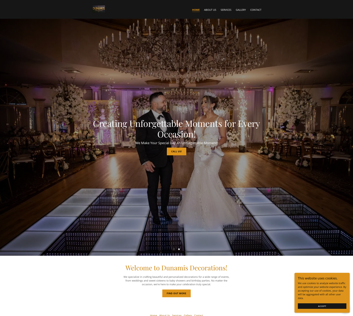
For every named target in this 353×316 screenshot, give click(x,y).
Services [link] (226, 9)
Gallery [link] (241, 9)
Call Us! (176, 151)
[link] (99, 9)
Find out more (176, 293)
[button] (174, 249)
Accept (322, 306)
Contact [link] (255, 9)
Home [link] (196, 9)
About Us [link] (210, 9)
